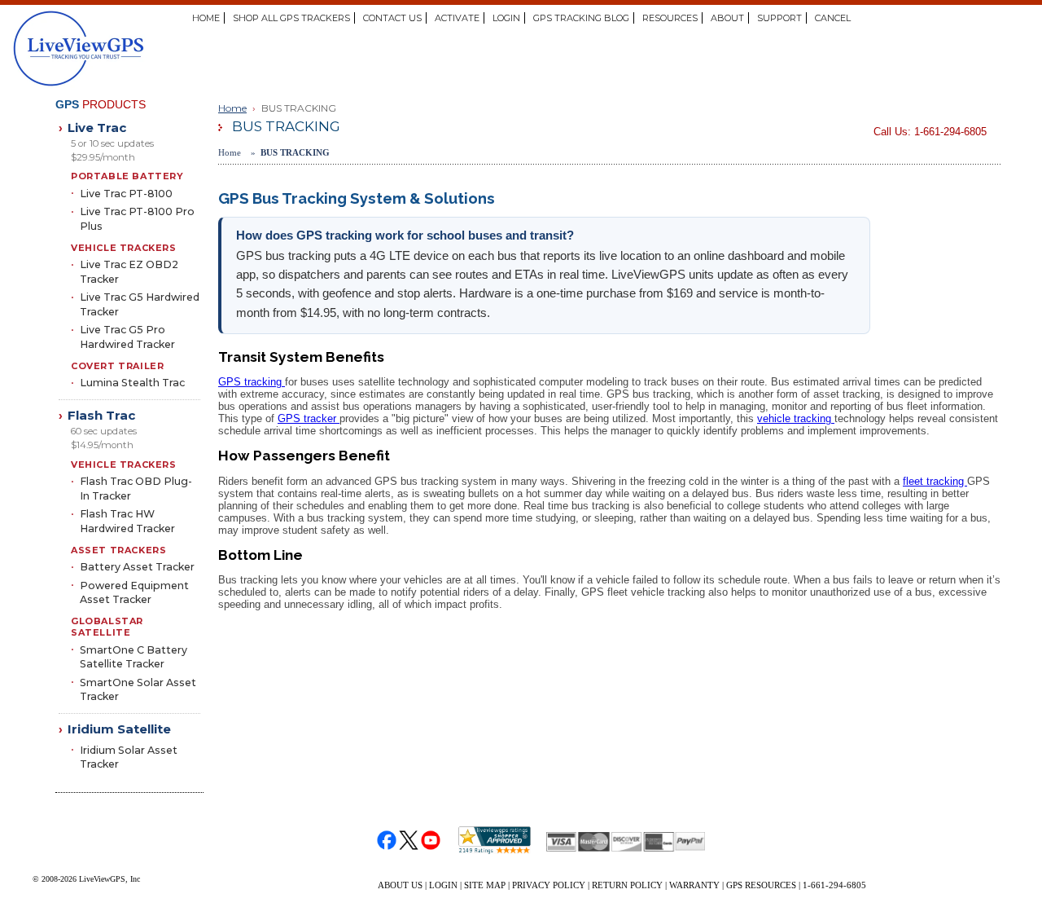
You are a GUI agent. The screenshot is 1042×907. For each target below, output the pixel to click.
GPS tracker (308, 418)
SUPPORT (779, 18)
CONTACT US (392, 18)
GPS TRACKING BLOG (581, 18)
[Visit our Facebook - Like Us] (387, 840)
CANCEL (833, 18)
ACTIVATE (457, 18)
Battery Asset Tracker (137, 567)
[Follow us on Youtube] (431, 840)
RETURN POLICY (627, 885)
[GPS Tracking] (147, 49)
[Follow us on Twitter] (409, 840)
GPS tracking (251, 382)
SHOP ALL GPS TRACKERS (291, 18)
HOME (206, 18)
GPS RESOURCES (761, 885)
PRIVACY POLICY (548, 885)
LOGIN (506, 18)
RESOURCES (670, 18)
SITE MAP (485, 885)
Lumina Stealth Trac (132, 382)
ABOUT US (400, 885)
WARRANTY (694, 885)
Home (232, 108)
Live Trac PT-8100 (126, 193)
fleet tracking (935, 481)
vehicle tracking (795, 418)
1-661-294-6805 (834, 885)
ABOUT (727, 18)
